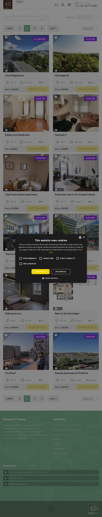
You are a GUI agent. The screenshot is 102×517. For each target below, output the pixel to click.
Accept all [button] (40, 271)
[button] (51, 278)
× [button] (84, 237)
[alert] (51, 258)
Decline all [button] (61, 271)
